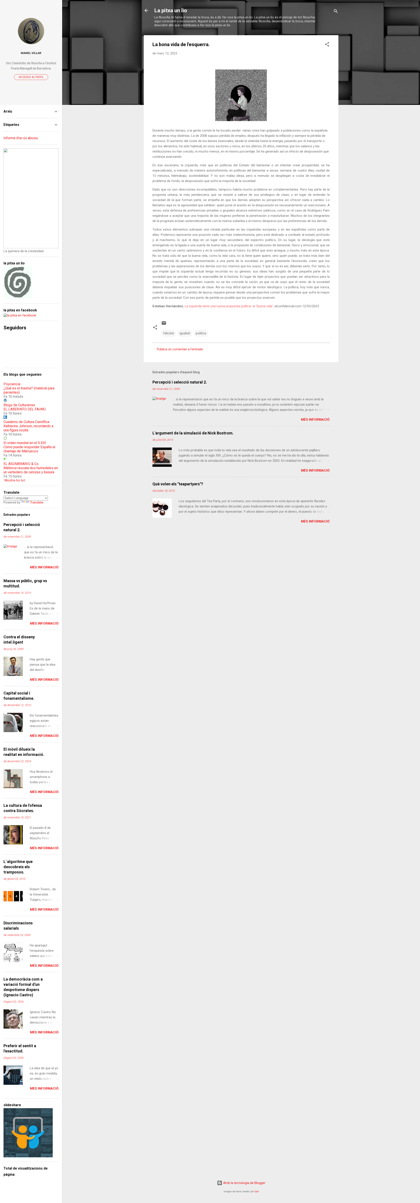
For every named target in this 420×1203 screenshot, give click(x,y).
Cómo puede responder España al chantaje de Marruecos (29, 449)
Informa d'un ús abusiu (21, 138)
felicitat (168, 333)
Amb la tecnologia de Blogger (243, 1183)
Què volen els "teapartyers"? (177, 484)
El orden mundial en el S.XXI (25, 443)
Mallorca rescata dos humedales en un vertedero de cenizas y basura (31, 470)
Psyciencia (12, 384)
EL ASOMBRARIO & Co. (21, 464)
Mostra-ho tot (15, 480)
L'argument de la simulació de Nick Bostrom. (193, 433)
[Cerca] (335, 12)
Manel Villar (31, 53)
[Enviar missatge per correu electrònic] (163, 324)
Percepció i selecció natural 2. (179, 382)
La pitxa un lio (170, 10)
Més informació (315, 420)
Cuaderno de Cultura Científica (26, 422)
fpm (257, 1191)
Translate (36, 502)
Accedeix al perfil (31, 77)
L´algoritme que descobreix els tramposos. (18, 866)
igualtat (185, 333)
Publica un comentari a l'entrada (180, 349)
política (201, 333)
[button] (327, 45)
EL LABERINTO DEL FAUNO (25, 409)
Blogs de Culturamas (19, 405)
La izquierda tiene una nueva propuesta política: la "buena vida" (229, 306)
